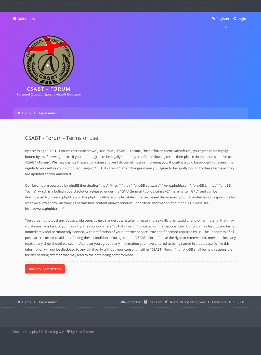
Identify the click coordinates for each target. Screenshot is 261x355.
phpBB (37, 331)
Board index (47, 302)
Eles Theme (85, 331)
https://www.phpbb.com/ (44, 208)
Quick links (26, 18)
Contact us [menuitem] (133, 302)
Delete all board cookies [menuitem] (186, 302)
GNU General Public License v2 (145, 191)
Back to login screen (45, 269)
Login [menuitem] (242, 18)
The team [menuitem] (155, 302)
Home (26, 302)
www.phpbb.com (67, 197)
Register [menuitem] (222, 18)
